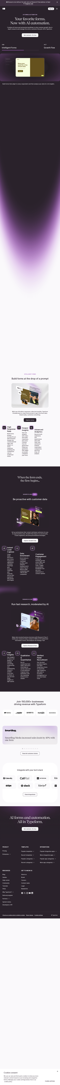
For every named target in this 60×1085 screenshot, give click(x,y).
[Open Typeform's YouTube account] (30, 864)
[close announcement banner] (57, 2)
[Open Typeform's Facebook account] (22, 864)
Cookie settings (38, 886)
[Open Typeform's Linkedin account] (32, 864)
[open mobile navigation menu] (57, 9)
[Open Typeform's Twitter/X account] (25, 864)
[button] (6, 825)
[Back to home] (4, 9)
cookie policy (8, 1081)
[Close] (57, 1071)
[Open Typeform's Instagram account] (27, 864)
